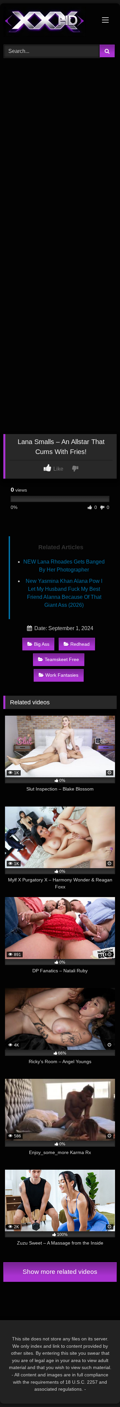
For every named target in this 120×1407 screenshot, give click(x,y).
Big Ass (41, 644)
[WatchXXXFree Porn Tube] (49, 23)
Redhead (80, 644)
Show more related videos (60, 1271)
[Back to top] (99, 1387)
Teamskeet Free (62, 659)
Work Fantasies (61, 675)
